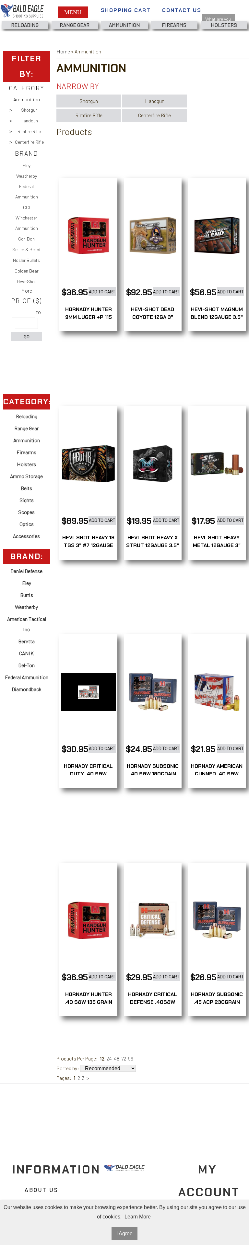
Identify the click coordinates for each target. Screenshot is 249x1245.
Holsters (224, 25)
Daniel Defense (26, 571)
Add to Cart (102, 291)
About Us (41, 1189)
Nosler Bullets (26, 260)
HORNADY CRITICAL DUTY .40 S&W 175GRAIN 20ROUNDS (88, 774)
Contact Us (181, 10)
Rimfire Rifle (29, 131)
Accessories (26, 536)
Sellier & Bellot (26, 249)
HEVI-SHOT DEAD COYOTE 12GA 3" (152, 313)
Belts (26, 488)
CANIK (26, 653)
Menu (72, 12)
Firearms (174, 25)
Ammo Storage (26, 476)
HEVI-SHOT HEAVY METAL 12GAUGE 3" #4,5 (217, 545)
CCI (26, 207)
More (26, 290)
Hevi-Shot (26, 281)
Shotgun (29, 110)
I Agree (124, 1233)
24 (109, 1058)
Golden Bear (27, 271)
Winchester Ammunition (26, 223)
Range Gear (74, 25)
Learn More (137, 1216)
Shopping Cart (126, 10)
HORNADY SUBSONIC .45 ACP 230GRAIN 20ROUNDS (217, 1002)
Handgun (29, 120)
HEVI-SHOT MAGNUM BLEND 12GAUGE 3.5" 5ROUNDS (217, 317)
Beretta (26, 641)
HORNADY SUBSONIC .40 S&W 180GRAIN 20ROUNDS (153, 774)
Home (63, 51)
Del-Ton (26, 665)
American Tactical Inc (26, 624)
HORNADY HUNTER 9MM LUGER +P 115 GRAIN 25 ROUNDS (88, 317)
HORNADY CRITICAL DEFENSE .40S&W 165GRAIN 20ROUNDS (152, 1002)
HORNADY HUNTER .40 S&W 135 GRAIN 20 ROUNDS (88, 1002)
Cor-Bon (26, 238)
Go (27, 336)
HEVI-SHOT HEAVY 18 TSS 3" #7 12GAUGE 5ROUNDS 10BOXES (88, 545)
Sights (26, 500)
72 (123, 1058)
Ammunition (124, 25)
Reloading (25, 25)
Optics (26, 524)
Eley (26, 165)
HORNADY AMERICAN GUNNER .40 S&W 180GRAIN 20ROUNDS (216, 774)
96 (130, 1058)
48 (116, 1058)
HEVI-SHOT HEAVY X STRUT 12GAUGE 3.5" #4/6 (152, 545)
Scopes (26, 512)
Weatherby (26, 176)
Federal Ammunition (26, 191)
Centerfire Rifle (29, 142)
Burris (26, 595)
